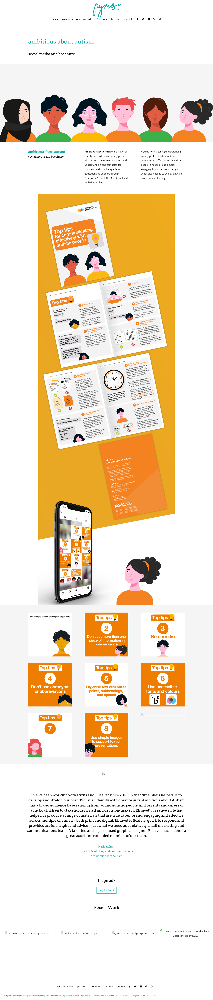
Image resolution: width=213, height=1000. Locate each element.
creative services (71, 19)
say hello (128, 19)
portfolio (87, 19)
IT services (101, 19)
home (55, 19)
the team (115, 19)
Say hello (105, 890)
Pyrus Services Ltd (53, 995)
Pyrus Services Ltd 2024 (16, 995)
